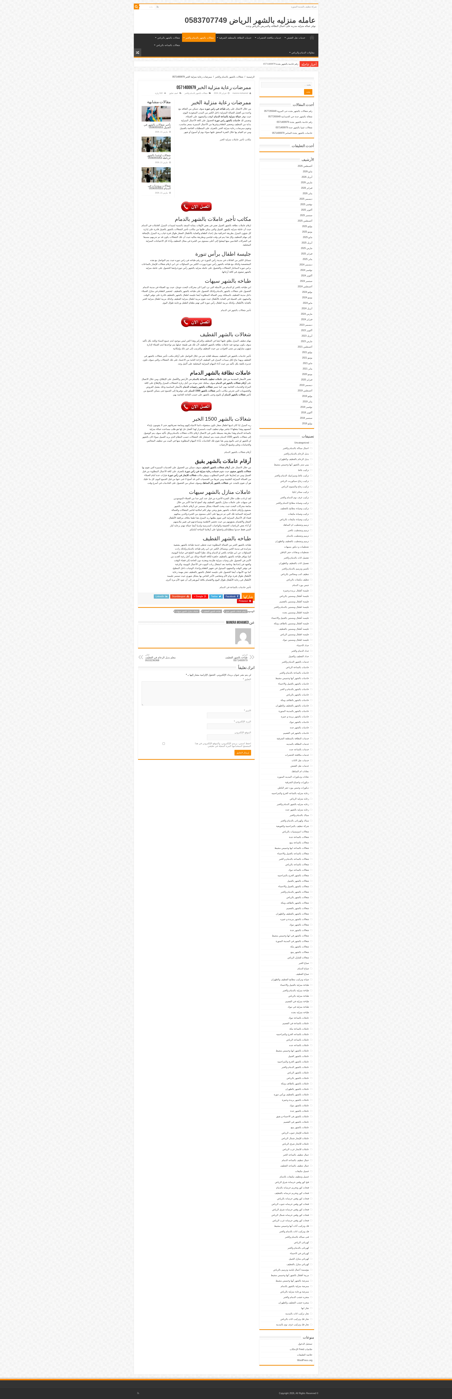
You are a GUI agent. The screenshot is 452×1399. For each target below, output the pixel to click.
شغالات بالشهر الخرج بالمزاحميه (293, 875)
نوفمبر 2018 (306, 407)
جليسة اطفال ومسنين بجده (295, 612)
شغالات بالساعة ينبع (299, 842)
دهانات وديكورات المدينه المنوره (293, 776)
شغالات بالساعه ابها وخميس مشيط (292, 848)
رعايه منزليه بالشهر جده (297, 809)
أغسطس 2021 (305, 346)
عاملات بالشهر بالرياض (298, 1078)
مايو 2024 (307, 303)
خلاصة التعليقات (304, 1354)
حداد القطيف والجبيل (299, 656)
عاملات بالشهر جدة (299, 1111)
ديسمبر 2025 (305, 199)
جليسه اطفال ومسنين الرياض (294, 634)
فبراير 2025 (306, 253)
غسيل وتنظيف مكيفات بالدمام (294, 1176)
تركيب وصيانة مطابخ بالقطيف (294, 508)
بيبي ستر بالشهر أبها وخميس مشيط (291, 464)
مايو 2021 (307, 363)
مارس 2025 (306, 248)
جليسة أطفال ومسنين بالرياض (294, 596)
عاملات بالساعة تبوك (299, 1017)
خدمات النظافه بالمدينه (297, 744)
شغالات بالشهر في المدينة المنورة (292, 941)
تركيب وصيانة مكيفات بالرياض (294, 519)
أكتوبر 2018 (306, 412)
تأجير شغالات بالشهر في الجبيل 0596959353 (157, 126)
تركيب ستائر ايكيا (300, 492)
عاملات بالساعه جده (299, 1045)
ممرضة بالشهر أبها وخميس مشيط (292, 1280)
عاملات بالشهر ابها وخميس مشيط (292, 1050)
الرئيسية (312, 37)
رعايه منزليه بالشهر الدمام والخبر (293, 804)
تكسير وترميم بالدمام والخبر (295, 568)
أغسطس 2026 (305, 166)
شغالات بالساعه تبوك (298, 870)
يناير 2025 (307, 259)
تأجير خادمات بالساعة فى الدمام (235, 587)
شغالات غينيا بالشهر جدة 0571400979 (280, 64)
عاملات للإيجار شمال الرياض (295, 1138)
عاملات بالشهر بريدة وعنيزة (295, 1100)
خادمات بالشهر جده (299, 727)
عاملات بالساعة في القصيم (295, 1023)
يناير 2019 (307, 401)
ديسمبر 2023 (305, 325)
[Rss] (157, 7)
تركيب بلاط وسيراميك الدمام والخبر (292, 475)
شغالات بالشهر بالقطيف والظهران (292, 913)
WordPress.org (304, 1360)
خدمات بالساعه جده (299, 749)
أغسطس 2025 (305, 220)
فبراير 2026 (306, 188)
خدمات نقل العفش (296, 37)
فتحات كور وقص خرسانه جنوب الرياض (290, 1204)
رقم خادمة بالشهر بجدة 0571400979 (294, 122)
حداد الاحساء (303, 645)
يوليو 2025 (307, 226)
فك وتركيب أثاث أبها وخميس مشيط (291, 1226)
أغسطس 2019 (305, 390)
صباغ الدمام (303, 968)
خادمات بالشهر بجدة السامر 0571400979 (292, 133)
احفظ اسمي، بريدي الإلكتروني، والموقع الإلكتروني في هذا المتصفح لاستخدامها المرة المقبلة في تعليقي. (223, 744)
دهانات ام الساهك (300, 771)
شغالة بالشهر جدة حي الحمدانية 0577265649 (290, 116)
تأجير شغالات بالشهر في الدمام (236, 310)
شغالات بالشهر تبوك (299, 924)
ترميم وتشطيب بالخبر (298, 530)
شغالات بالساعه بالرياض (168, 45)
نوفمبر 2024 (306, 270)
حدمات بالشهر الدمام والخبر (295, 661)
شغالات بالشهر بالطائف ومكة (295, 902)
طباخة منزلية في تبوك (298, 1007)
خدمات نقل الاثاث (300, 760)
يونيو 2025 (307, 231)
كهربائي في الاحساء (299, 1253)
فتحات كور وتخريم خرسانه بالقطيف (292, 1193)
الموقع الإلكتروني (242, 732)
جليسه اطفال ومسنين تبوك (295, 640)
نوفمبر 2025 (306, 204)
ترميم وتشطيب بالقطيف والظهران (292, 541)
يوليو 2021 (307, 352)
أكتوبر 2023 (306, 330)
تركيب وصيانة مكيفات (298, 514)
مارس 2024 (306, 314)
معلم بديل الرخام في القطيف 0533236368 (160, 658)
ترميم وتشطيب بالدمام (298, 535)
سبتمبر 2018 (306, 418)
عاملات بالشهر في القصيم (296, 1122)
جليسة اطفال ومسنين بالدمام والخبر (291, 607)
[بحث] (136, 6)
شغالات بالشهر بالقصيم (297, 908)
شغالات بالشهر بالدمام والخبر (200, 37)
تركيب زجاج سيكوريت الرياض (294, 481)
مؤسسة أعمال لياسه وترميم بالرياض (291, 1269)
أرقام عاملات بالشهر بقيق (236, 611)
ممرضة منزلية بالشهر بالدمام (295, 1286)
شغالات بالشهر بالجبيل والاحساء (293, 886)
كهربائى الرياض (301, 1242)
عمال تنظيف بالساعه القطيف (294, 1165)
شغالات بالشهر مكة (299, 946)
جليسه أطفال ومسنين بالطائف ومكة (291, 623)
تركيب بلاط (303, 470)
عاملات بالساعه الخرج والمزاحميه (292, 1034)
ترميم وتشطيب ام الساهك (296, 525)
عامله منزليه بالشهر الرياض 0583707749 (250, 20)
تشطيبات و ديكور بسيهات (296, 546)
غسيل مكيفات (302, 1171)
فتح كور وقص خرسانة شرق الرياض (292, 1182)
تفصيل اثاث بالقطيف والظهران (294, 563)
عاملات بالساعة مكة (299, 1028)
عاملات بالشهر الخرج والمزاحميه (293, 1061)
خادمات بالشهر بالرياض (297, 694)
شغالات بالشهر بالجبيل (298, 881)
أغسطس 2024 (305, 286)
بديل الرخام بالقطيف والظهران (294, 459)
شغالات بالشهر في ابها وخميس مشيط (290, 935)
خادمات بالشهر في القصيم (296, 733)
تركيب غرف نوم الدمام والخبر (294, 497)
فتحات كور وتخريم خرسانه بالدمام (292, 1187)
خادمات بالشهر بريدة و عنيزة (295, 716)
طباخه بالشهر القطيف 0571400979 (236, 658)
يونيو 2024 (307, 297)
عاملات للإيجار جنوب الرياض (295, 1132)
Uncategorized (301, 442)
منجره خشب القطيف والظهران (293, 1302)
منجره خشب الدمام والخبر (296, 1297)
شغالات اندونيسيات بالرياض (295, 831)
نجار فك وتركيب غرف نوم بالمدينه (292, 1324)
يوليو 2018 (307, 423)
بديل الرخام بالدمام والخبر (296, 453)
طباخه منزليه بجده (300, 1012)
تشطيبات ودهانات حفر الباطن (294, 552)
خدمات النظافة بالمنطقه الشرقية (235, 37)
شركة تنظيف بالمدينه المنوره (304, 6)
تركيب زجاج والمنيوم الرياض (295, 486)
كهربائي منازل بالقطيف (298, 1264)
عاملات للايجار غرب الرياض (295, 1149)
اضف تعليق (173, 93)
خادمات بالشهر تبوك (299, 722)
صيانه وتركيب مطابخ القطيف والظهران (290, 979)
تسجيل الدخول (305, 1343)
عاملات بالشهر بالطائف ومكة (295, 1083)
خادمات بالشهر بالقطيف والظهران (292, 705)
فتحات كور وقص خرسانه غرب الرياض (290, 1220)
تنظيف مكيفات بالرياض (297, 579)
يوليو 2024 (307, 292)
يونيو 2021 (307, 357)
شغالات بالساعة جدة (299, 837)
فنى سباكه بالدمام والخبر (297, 1237)
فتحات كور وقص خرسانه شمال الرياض (290, 1215)
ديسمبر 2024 (305, 264)
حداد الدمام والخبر (300, 650)
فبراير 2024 (306, 319)
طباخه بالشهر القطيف (212, 611)
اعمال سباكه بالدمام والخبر (296, 448)
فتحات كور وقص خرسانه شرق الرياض (290, 1209)
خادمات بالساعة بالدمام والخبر (294, 672)
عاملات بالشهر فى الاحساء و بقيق (292, 1116)
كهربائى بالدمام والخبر (298, 1248)
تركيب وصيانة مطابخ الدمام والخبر (292, 503)
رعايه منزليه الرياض (299, 798)
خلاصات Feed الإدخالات (301, 1349)
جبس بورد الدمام (300, 585)
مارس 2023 (306, 341)
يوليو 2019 (307, 396)
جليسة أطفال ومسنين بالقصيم (294, 601)
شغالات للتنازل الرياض (298, 957)
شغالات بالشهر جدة (299, 930)
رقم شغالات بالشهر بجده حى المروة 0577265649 (288, 111)
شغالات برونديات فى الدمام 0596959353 (159, 187)
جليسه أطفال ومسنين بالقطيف (294, 629)
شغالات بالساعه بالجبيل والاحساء (293, 853)
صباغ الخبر (304, 963)
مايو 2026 (307, 171)
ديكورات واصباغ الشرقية (297, 782)
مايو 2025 (307, 237)
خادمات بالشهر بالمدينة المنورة (294, 711)
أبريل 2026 (307, 177)
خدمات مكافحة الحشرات (269, 37)
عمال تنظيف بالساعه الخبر (296, 1154)
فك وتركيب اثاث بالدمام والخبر (294, 1231)
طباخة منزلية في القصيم (297, 1001)
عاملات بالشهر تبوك (299, 1105)
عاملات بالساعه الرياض (297, 1039)
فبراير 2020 (306, 379)
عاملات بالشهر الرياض (298, 1072)
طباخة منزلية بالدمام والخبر (296, 990)
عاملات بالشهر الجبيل (298, 1056)
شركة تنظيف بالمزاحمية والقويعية (292, 826)
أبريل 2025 (307, 242)
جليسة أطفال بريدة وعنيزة (296, 590)
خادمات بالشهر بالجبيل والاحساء (293, 683)
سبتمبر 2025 (306, 215)
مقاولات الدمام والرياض (303, 52)
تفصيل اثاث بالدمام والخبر (296, 557)
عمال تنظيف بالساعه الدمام (295, 1160)
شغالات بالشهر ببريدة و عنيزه (294, 919)
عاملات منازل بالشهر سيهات (187, 611)
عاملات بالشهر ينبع (300, 1127)
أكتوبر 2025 (306, 209)
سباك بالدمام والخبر (299, 815)
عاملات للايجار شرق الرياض (295, 1143)
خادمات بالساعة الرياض (297, 667)
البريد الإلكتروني (242, 721)
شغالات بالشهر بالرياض (168, 37)
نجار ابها (305, 1308)
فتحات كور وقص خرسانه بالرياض (293, 1198)
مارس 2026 (306, 182)
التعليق (247, 679)
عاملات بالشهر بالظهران (297, 1089)
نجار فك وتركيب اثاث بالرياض (294, 1319)
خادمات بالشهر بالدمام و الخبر (294, 689)
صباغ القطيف (302, 974)
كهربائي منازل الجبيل (299, 1258)
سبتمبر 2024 (306, 281)
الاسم (247, 710)
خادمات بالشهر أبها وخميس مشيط (292, 678)
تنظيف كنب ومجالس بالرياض (295, 574)
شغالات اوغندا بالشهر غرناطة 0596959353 (159, 156)
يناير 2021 (307, 368)
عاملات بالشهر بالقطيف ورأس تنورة (291, 1094)
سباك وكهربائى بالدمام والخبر (295, 820)
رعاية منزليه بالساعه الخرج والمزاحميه (290, 793)
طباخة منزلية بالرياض (298, 996)
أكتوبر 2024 (306, 275)
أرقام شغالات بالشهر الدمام (237, 452)
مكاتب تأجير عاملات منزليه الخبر (235, 139)
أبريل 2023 (307, 335)
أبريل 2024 (307, 308)
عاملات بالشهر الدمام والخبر (295, 1067)
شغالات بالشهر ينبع (300, 952)
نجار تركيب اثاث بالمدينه (297, 1313)
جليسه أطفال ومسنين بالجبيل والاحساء (290, 618)
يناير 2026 (307, 193)
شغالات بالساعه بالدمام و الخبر (294, 859)
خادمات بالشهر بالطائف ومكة (295, 700)
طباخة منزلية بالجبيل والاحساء (294, 985)
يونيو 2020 (307, 374)
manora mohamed (240, 93)
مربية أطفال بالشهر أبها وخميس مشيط (290, 1275)
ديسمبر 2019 (305, 385)
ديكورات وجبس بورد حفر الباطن (293, 787)
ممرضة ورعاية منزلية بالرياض (294, 1291)
